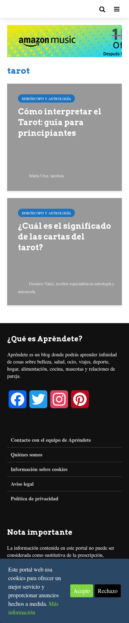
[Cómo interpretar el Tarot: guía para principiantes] (64, 136)
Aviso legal (22, 484)
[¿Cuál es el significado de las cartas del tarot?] (64, 250)
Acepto (81, 590)
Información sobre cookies (39, 469)
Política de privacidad (34, 498)
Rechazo (108, 590)
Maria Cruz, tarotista (46, 175)
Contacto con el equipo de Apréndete (51, 440)
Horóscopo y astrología (46, 98)
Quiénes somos (26, 454)
